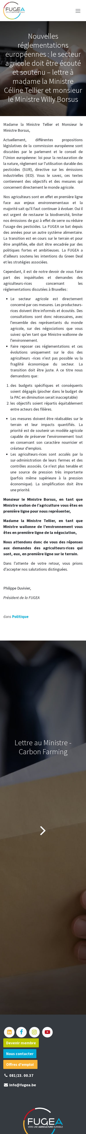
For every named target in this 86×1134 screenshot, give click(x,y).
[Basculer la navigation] (78, 11)
